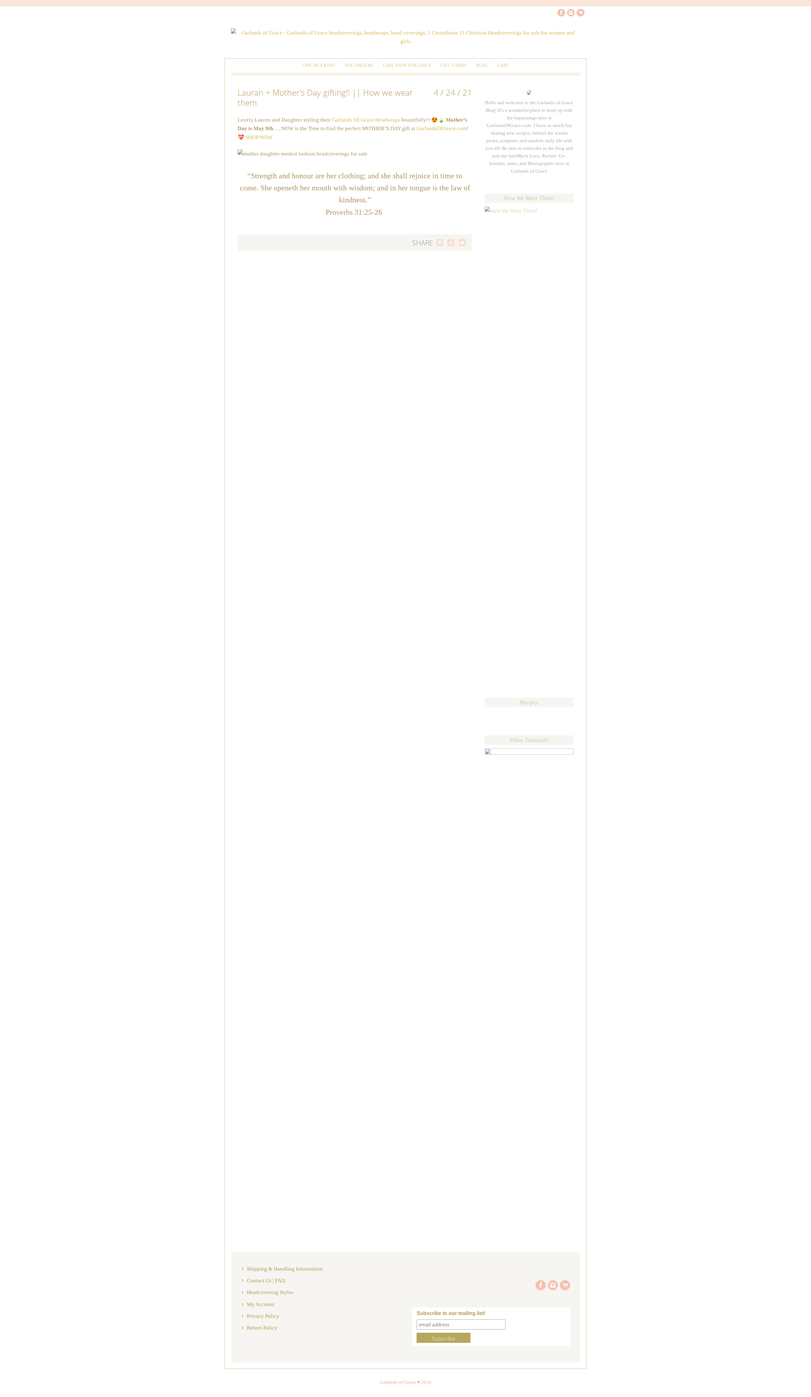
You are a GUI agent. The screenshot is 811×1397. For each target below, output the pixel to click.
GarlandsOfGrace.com (442, 128)
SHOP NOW (259, 137)
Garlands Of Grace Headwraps (365, 120)
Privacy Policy (263, 1316)
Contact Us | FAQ (266, 1281)
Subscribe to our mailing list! (451, 1313)
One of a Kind (319, 65)
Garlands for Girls (407, 65)
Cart (503, 65)
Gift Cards (453, 65)
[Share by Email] (462, 242)
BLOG (482, 65)
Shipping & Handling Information (285, 1269)
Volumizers (358, 65)
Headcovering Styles (270, 1292)
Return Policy (262, 1328)
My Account (260, 1304)
